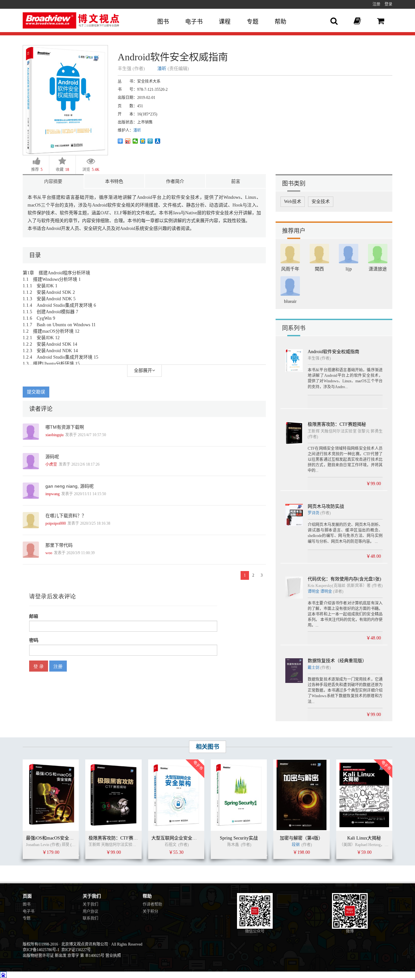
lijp (349, 269)
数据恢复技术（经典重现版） (337, 660)
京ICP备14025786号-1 (41, 950)
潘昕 (161, 68)
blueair (290, 301)
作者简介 (175, 181)
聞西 (319, 269)
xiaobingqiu (54, 435)
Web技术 (292, 201)
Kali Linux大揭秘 (364, 838)
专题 (252, 21)
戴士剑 (313, 667)
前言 (235, 181)
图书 (163, 21)
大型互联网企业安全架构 (176, 838)
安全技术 (321, 201)
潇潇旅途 (378, 269)
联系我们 (90, 918)
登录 (388, 4)
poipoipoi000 (55, 523)
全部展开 (143, 370)
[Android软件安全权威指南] (65, 99)
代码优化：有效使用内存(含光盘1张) (344, 579)
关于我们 (90, 904)
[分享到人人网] (157, 141)
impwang (52, 494)
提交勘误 (36, 391)
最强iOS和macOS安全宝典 (52, 838)
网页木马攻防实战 (326, 506)
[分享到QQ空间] (143, 141)
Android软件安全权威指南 (333, 351)
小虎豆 (51, 464)
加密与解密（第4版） (301, 838)
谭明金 (313, 591)
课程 (225, 21)
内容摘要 (53, 181)
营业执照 (113, 955)
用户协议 (90, 911)
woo (48, 553)
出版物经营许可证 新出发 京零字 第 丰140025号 (63, 955)
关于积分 (150, 911)
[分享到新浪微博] (128, 141)
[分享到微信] (135, 141)
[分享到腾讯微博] (150, 141)
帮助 (280, 21)
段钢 (296, 844)
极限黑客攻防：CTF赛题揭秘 (337, 424)
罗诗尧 (314, 513)
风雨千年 (290, 269)
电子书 (194, 21)
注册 (376, 4)
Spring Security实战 (239, 838)
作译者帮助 (152, 904)
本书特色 (114, 181)
